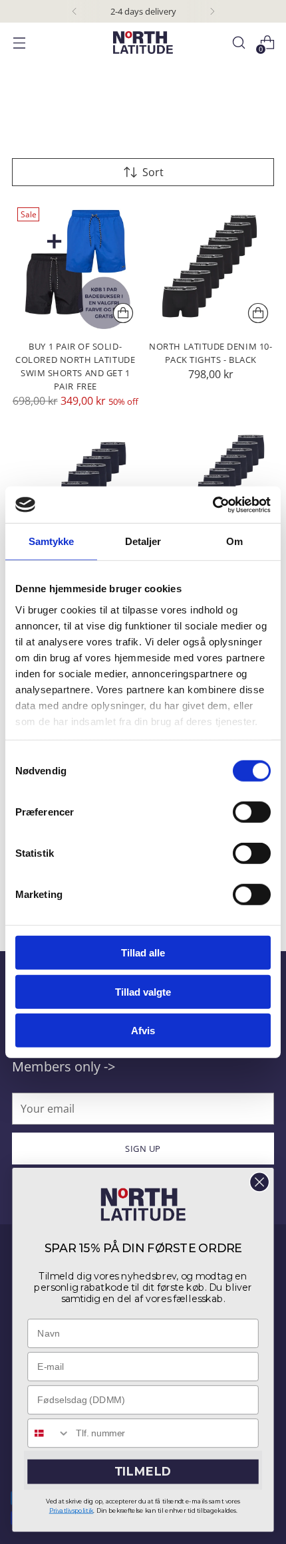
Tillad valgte (143, 991)
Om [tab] (234, 541)
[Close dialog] (259, 1182)
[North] (143, 42)
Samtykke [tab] (51, 541)
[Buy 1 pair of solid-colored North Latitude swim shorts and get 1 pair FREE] (75, 265)
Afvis (143, 1030)
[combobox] (49, 1433)
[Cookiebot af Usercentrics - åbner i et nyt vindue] (212, 504)
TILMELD (143, 1472)
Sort (153, 172)
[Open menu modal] (19, 42)
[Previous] (74, 11)
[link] (142, 1204)
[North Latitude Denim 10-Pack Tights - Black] (211, 265)
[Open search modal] (238, 42)
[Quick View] (123, 313)
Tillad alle (143, 952)
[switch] (252, 812)
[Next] (212, 11)
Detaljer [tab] (143, 541)
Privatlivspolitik (71, 1510)
